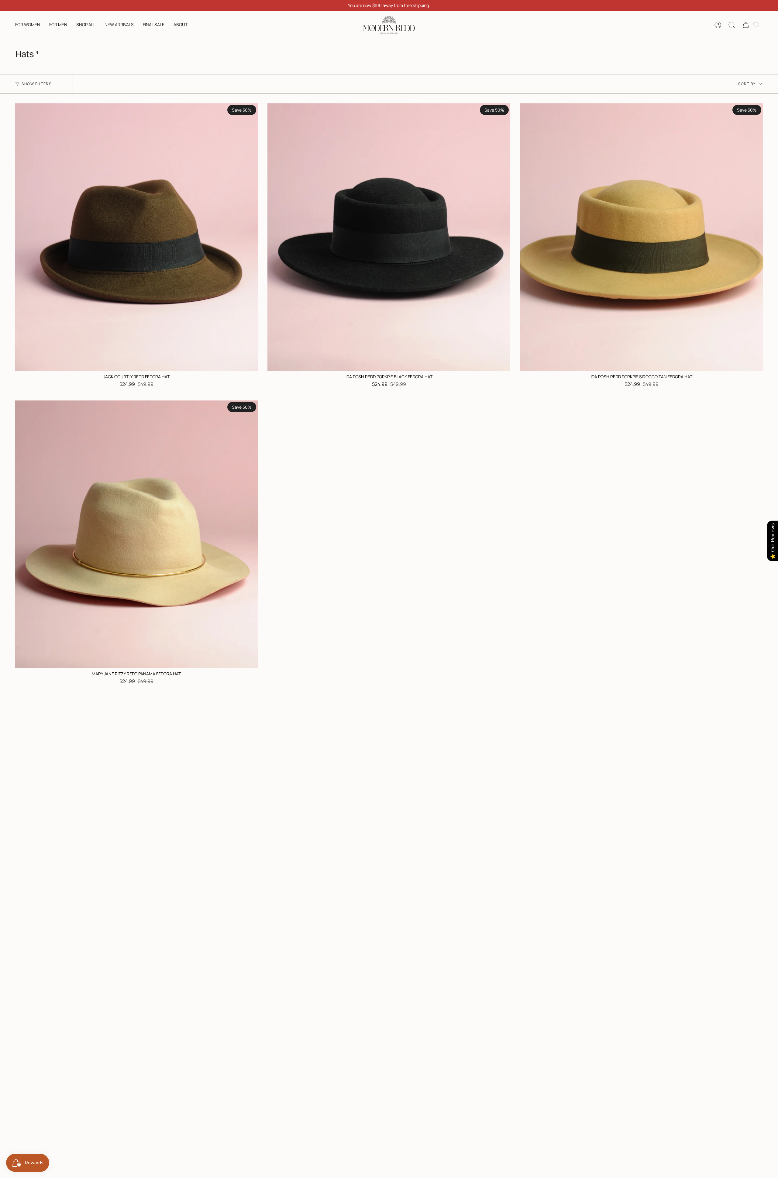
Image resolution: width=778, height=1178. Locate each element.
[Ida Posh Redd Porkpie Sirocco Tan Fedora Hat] (641, 237)
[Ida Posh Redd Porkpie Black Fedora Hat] (388, 237)
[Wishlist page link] (756, 25)
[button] (28, 25)
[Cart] (746, 25)
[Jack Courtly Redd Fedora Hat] (136, 237)
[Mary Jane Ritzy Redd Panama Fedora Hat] (136, 534)
